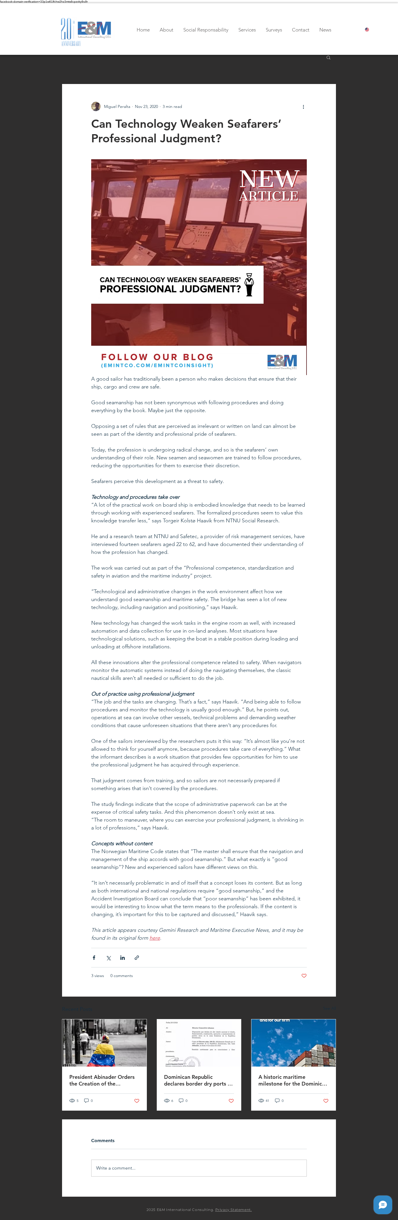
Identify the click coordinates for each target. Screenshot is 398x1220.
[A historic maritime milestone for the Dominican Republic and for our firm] (293, 1043)
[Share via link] (137, 957)
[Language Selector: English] (372, 29)
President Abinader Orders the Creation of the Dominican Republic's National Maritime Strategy (102, 1080)
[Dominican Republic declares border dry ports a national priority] (199, 1043)
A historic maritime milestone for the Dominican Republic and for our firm (293, 1080)
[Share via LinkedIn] (122, 957)
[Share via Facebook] (94, 957)
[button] (328, 57)
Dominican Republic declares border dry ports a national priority (197, 1080)
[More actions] (303, 106)
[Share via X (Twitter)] (108, 957)
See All (329, 1008)
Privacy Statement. (233, 1209)
